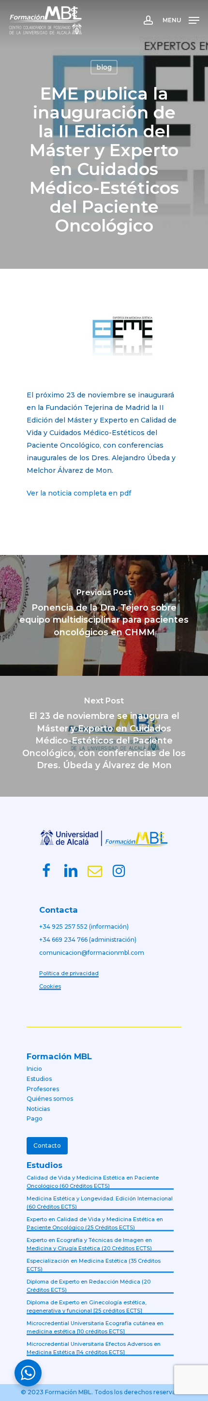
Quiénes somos (50, 1098)
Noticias (38, 1108)
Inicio (34, 1068)
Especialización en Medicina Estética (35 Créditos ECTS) (94, 1264)
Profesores (43, 1089)
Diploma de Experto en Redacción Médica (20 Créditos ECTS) (88, 1285)
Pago (35, 1118)
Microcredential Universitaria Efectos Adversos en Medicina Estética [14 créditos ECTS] (94, 1348)
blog (104, 67)
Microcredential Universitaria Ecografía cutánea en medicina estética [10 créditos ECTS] (95, 1327)
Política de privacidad (69, 973)
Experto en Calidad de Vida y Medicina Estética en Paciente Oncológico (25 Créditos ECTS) (95, 1223)
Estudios (39, 1078)
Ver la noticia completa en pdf (79, 493)
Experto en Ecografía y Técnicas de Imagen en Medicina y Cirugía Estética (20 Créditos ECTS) (89, 1244)
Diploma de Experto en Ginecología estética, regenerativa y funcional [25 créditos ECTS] (87, 1306)
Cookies (50, 986)
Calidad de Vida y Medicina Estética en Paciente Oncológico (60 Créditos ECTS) (93, 1181)
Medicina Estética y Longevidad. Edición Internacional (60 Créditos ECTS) (100, 1202)
